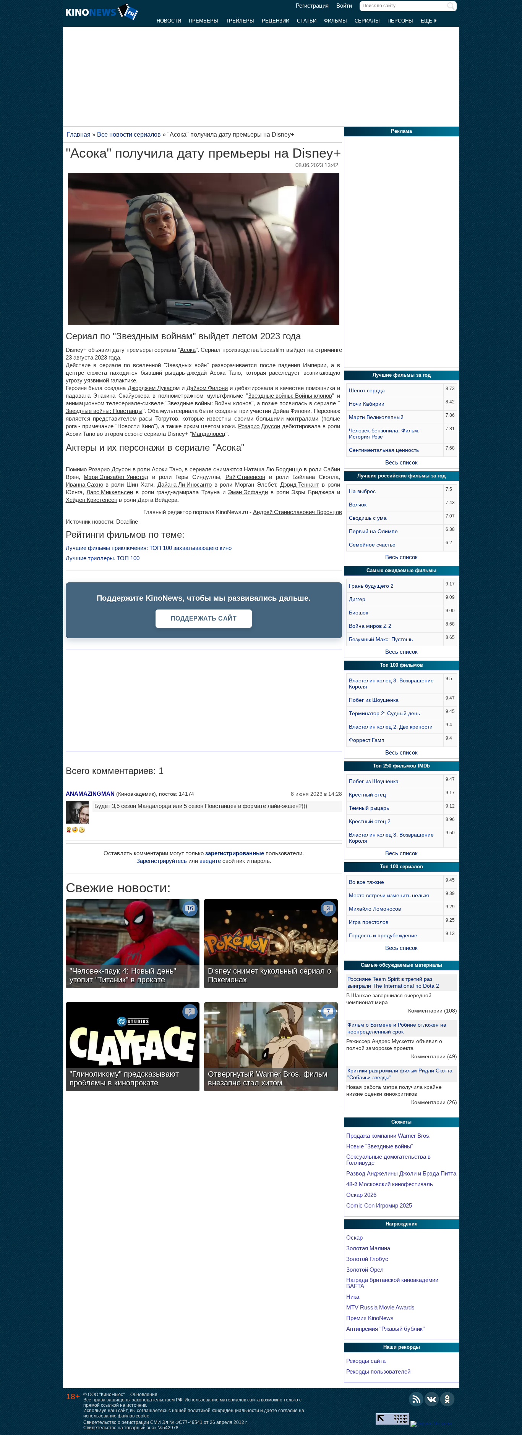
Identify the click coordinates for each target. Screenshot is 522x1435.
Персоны (400, 21)
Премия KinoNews (370, 1318)
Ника (352, 1297)
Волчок (357, 504)
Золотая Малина (368, 1248)
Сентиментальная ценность (384, 450)
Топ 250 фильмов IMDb (401, 766)
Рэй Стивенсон (245, 477)
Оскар (354, 1238)
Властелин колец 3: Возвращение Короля (391, 683)
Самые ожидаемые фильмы (401, 570)
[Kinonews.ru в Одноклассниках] (447, 1399)
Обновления (143, 1394)
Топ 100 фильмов (401, 665)
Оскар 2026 (361, 1195)
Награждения (402, 1224)
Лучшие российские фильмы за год (401, 476)
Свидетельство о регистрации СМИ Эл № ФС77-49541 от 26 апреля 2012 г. (165, 1422)
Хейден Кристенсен (91, 500)
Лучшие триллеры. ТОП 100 (102, 558)
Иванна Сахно (84, 484)
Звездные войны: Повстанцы (104, 411)
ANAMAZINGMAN (90, 793)
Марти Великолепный (376, 417)
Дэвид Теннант (299, 484)
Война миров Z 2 (370, 626)
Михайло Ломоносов (375, 909)
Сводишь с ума (368, 518)
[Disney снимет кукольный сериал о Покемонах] (271, 944)
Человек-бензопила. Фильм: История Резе (384, 433)
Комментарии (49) (434, 1056)
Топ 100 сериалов (401, 866)
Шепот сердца (367, 390)
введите (210, 861)
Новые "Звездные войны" (379, 1146)
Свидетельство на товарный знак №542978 (130, 1427)
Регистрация (312, 6)
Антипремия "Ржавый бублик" (385, 1329)
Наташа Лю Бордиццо (273, 469)
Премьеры (203, 21)
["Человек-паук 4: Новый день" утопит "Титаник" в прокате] (132, 944)
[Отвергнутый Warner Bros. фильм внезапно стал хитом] (271, 1047)
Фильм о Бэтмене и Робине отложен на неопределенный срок (396, 1028)
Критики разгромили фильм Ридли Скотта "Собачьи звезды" (399, 1073)
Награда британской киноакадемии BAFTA (392, 1283)
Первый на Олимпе (373, 531)
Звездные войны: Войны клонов (290, 395)
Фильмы (335, 21)
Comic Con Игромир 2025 (379, 1206)
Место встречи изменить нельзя (389, 895)
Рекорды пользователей (378, 1372)
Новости (169, 21)
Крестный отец (367, 795)
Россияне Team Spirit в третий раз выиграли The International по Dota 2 (393, 982)
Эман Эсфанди (248, 492)
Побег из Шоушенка (374, 700)
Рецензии (275, 21)
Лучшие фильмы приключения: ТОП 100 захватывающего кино (149, 548)
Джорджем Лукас (150, 388)
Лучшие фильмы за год (402, 375)
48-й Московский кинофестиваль (389, 1184)
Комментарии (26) (434, 1102)
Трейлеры (240, 21)
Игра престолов (368, 922)
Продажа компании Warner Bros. (388, 1136)
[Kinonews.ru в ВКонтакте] (432, 1399)
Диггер (357, 599)
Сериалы (367, 21)
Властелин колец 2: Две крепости (391, 727)
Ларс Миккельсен (109, 492)
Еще (427, 21)
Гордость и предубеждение (383, 935)
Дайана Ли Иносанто (184, 484)
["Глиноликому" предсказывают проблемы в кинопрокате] (132, 1047)
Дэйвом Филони (207, 388)
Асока (188, 350)
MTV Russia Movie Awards (380, 1307)
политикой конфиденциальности (223, 1410)
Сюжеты (401, 1122)
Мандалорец (208, 433)
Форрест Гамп (366, 740)
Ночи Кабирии (366, 404)
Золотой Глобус (367, 1259)
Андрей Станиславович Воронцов (297, 512)
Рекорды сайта (366, 1361)
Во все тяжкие (366, 882)
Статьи (306, 21)
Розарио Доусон (259, 426)
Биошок (358, 612)
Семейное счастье (372, 545)
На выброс (362, 491)
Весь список (401, 462)
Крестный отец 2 (370, 821)
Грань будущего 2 (371, 586)
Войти (344, 6)
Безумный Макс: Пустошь (381, 639)
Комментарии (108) (432, 1011)
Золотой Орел (365, 1270)
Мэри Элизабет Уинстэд (116, 477)
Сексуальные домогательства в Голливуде (388, 1160)
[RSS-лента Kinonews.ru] (416, 1399)
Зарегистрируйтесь (161, 861)
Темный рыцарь (369, 808)
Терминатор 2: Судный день (384, 713)
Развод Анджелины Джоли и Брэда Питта (401, 1174)
